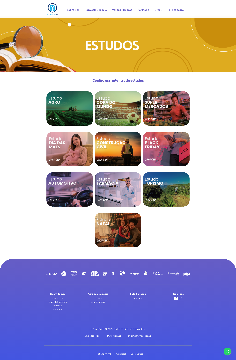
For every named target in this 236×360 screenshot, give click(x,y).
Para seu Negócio (96, 10)
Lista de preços (98, 302)
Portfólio (143, 10)
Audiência (57, 309)
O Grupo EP (57, 298)
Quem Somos (137, 354)
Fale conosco (176, 10)
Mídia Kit (58, 305)
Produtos (98, 298)
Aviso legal (121, 354)
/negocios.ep (93, 335)
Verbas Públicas (122, 10)
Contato (138, 298)
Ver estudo (70, 121)
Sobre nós (73, 10)
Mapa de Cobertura (58, 302)
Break (158, 10)
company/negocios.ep (141, 335)
